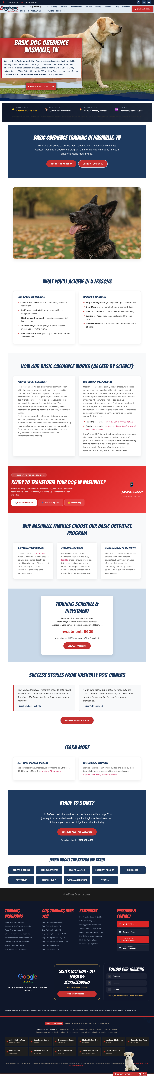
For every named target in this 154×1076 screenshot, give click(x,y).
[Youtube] (149, 2)
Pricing (98, 7)
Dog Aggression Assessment (90, 925)
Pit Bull (105, 880)
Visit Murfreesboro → (77, 994)
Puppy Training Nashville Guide (91, 932)
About (89, 7)
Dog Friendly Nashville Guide (90, 917)
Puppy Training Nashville (14, 930)
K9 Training (52, 7)
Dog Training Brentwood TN (52, 922)
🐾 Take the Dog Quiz (50, 502)
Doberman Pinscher (104, 870)
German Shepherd (21, 870)
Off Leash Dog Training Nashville (17, 934)
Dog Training (35, 7)
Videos (108, 7)
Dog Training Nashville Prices (16, 949)
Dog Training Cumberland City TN (55, 941)
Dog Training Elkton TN (51, 949)
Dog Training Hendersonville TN (54, 934)
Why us (64, 7)
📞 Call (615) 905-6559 (24, 502)
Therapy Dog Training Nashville (17, 941)
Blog (22, 11)
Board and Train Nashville (14, 922)
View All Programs (77, 646)
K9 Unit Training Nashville (14, 945)
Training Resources (56, 11)
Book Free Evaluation (61, 163)
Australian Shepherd (77, 880)
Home (22, 7)
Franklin (64, 560)
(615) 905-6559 (85, 840)
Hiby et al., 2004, (118, 422)
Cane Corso (132, 870)
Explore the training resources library (100, 774)
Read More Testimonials (77, 720)
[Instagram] (144, 2)
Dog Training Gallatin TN (51, 930)
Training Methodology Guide (90, 928)
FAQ (117, 7)
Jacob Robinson (39, 553)
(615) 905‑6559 (132, 492)
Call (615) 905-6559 (93, 163)
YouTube (114, 990)
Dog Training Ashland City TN (53, 938)
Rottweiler (21, 880)
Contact (126, 7)
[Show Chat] (140, 1074)
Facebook (114, 976)
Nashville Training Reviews (89, 940)
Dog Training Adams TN (51, 945)
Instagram (114, 983)
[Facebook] (138, 2)
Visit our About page (51, 771)
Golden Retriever (49, 870)
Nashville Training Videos (89, 944)
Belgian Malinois (77, 870)
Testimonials (76, 7)
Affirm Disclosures (78, 894)
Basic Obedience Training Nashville (18, 938)
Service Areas (34, 11)
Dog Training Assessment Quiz (91, 936)
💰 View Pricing (74, 502)
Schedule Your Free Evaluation (77, 832)
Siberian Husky (49, 880)
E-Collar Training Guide (88, 921)
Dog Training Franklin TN (51, 926)
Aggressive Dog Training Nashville (18, 926)
